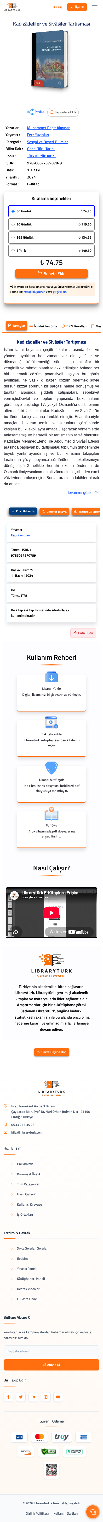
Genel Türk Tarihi (41, 149)
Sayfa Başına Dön (54, 1052)
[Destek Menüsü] (92, 1511)
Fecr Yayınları (38, 134)
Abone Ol (53, 1364)
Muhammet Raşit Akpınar (48, 128)
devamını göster (81, 493)
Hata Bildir (85, 632)
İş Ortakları (25, 1214)
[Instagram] (46, 1397)
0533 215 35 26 (22, 1124)
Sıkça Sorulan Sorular (32, 1248)
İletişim (22, 1258)
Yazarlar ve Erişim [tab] (89, 511)
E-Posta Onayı (27, 1298)
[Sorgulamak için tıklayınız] (51, 1470)
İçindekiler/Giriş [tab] (45, 326)
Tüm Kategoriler (28, 1184)
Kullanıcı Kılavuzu (29, 1204)
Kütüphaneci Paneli (31, 1278)
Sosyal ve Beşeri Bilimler (47, 142)
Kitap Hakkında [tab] (24, 511)
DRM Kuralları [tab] (76, 326)
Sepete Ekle (54, 273)
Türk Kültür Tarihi (41, 156)
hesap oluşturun (34, 291)
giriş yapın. (60, 291)
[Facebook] (8, 1397)
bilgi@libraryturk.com (27, 1132)
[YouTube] (58, 1397)
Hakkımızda (25, 1163)
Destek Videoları (28, 1288)
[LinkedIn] (33, 1397)
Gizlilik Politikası (37, 1513)
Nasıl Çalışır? (26, 1194)
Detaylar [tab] (19, 325)
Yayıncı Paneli (26, 1268)
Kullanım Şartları (65, 1513)
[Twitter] (21, 1397)
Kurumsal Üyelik (29, 1174)
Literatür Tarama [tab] (56, 511)
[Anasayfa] (12, 7)
